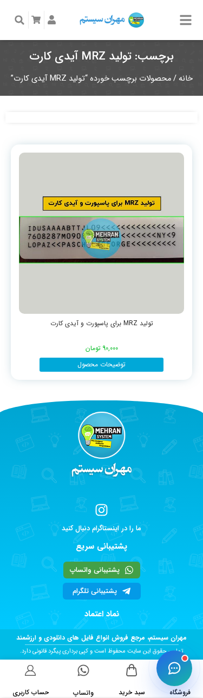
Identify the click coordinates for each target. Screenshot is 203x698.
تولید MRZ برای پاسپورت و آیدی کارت (101, 323)
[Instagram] (101, 510)
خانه (186, 79)
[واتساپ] (83, 670)
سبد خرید (132, 692)
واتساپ (83, 693)
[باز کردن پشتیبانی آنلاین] (174, 668)
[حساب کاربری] (30, 670)
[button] (19, 20)
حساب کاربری (30, 692)
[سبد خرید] (132, 670)
